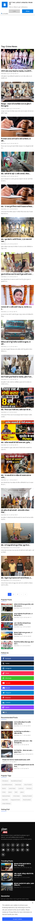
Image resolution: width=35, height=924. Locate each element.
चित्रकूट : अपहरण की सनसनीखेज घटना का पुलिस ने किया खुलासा (16, 105)
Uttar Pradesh (28, 784)
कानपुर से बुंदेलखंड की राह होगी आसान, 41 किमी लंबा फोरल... (23, 614)
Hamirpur (29, 788)
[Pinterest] (13, 850)
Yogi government (15, 799)
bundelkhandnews (7, 784)
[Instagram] (13, 845)
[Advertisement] (17, 27)
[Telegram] (8, 850)
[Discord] (3, 850)
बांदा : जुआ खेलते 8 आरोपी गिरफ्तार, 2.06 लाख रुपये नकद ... (16, 240)
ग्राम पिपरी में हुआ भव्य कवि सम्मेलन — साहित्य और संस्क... (22, 732)
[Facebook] (3, 845)
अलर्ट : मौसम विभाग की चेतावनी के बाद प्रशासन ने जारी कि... (22, 624)
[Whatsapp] (22, 845)
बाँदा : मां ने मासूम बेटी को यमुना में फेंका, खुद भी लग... (15, 545)
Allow (29, 10)
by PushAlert (5, 12)
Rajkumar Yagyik (5, 108)
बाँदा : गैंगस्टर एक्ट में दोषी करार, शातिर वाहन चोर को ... (16, 410)
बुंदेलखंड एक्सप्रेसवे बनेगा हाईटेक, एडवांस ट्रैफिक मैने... (24, 884)
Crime (3, 792)
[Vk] (27, 850)
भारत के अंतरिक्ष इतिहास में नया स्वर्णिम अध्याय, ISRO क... (22, 723)
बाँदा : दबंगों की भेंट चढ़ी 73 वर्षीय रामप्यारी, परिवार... (16, 174)
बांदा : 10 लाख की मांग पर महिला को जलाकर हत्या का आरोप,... (16, 476)
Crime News (16, 796)
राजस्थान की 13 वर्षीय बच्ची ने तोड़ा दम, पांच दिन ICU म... (16, 308)
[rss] (3, 855)
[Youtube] (27, 845)
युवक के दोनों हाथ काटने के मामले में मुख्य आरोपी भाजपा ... (17, 274)
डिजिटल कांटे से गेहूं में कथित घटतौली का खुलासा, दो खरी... (15, 343)
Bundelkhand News (16, 781)
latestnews (18, 784)
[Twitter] (8, 845)
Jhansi (10, 792)
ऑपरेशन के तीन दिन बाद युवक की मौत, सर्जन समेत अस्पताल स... (24, 605)
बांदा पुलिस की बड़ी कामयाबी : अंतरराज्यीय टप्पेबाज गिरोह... (15, 511)
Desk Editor (3, 73)
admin (15, 744)
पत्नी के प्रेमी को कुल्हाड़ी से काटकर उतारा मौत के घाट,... (24, 765)
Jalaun (22, 792)
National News (6, 796)
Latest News (12, 788)
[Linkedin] (18, 850)
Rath (16, 792)
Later (19, 10)
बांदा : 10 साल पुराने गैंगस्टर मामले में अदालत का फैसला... (17, 206)
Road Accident (27, 799)
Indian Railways (6, 803)
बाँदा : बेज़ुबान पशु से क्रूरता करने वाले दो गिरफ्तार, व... (16, 578)
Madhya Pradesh (27, 796)
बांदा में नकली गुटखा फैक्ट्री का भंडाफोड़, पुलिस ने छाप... (17, 377)
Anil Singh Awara (5, 547)
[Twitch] (22, 850)
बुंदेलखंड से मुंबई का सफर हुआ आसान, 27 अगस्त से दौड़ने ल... (23, 633)
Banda (4, 788)
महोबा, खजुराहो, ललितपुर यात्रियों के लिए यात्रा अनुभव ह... (23, 874)
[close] (32, 903)
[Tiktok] (18, 845)
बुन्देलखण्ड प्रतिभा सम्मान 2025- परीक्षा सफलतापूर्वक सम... (23, 741)
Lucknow (20, 788)
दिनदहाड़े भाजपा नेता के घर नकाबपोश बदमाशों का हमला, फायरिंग (16, 759)
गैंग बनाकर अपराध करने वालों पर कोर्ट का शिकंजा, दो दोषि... (16, 140)
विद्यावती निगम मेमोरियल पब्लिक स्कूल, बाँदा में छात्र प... (23, 642)
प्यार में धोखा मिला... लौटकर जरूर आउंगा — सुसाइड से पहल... (23, 751)
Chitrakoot (5, 781)
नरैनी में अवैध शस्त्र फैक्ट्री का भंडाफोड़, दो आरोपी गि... (16, 71)
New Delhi (5, 799)
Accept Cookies (17, 919)
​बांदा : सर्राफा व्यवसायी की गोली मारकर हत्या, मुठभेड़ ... (16, 442)
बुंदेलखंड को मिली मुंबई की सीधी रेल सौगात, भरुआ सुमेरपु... (22, 864)
